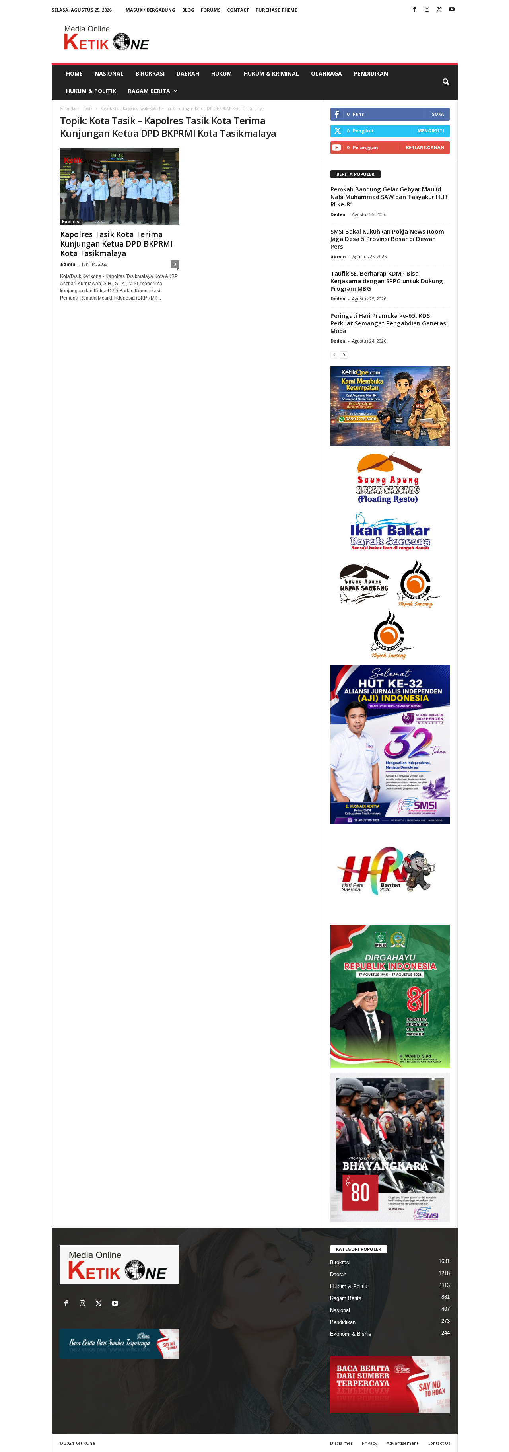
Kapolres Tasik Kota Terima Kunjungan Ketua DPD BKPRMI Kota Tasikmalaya (116, 244)
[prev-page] (334, 354)
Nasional (109, 73)
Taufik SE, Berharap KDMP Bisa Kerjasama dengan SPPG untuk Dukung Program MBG (386, 280)
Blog (188, 10)
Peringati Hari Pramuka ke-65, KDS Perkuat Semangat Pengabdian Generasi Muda (389, 323)
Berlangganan (425, 147)
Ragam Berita (149, 91)
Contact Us (438, 1443)
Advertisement (402, 1443)
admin (68, 264)
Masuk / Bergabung (150, 10)
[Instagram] (427, 10)
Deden (338, 214)
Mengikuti (431, 131)
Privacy (369, 1443)
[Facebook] (415, 10)
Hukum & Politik (91, 91)
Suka (438, 114)
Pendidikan (371, 73)
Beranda (67, 108)
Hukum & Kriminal (271, 73)
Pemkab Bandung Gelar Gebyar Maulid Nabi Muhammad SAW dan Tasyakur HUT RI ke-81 (389, 196)
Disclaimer (341, 1443)
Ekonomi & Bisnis (350, 1334)
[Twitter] (439, 10)
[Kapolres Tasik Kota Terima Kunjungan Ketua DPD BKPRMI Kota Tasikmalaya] (119, 186)
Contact (238, 10)
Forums (211, 10)
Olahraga (326, 73)
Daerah (188, 73)
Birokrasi (150, 73)
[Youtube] (452, 10)
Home (74, 73)
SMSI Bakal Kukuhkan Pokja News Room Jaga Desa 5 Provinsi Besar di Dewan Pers (387, 238)
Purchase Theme (276, 10)
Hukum (221, 73)
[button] (446, 82)
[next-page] (344, 354)
